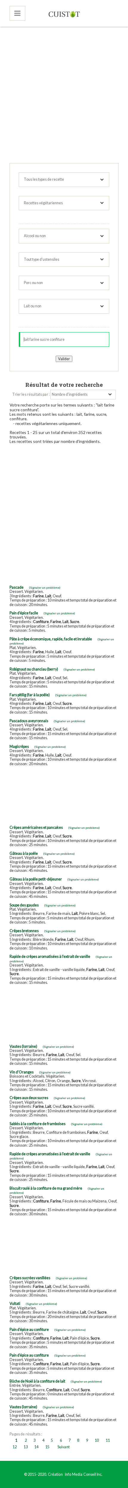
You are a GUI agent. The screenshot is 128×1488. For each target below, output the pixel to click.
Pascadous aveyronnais (29, 721)
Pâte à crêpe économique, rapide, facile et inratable (51, 639)
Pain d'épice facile (24, 613)
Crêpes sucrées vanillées (30, 1278)
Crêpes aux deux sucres (29, 1098)
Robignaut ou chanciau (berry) (34, 669)
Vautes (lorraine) (23, 1046)
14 (36, 1447)
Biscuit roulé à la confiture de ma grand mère (46, 1188)
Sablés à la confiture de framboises (37, 1124)
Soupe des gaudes (24, 905)
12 (15, 1447)
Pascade (17, 587)
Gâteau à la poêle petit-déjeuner (36, 879)
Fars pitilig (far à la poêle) (30, 695)
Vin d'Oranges (22, 1072)
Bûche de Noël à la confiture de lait (37, 1381)
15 (47, 1447)
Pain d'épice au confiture (29, 1329)
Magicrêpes (19, 746)
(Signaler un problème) (44, 587)
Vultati (15, 1303)
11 (108, 1440)
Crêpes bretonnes (24, 931)
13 (26, 1447)
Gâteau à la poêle (24, 853)
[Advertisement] (64, 96)
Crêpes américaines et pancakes (36, 827)
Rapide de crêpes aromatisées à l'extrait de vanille (50, 956)
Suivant (63, 1447)
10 (97, 1440)
